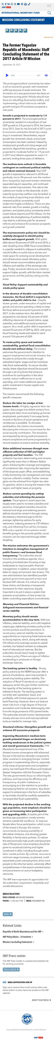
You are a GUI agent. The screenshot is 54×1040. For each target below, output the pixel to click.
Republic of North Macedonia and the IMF (22, 931)
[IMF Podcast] (22, 4)
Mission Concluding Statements (17, 942)
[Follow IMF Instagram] (12, 4)
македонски (48, 37)
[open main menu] (49, 6)
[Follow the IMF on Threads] (15, 4)
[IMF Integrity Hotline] (29, 4)
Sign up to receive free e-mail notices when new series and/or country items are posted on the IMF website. (26, 990)
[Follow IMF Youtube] (18, 4)
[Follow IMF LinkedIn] (9, 4)
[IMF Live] (38, 1036)
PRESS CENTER (10, 969)
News (6, 914)
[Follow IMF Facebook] (5, 4)
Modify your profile (40, 1000)
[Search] (49, 13)
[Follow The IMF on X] (3, 4)
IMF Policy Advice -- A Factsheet (17, 937)
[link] (7, 31)
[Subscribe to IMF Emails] (25, 4)
